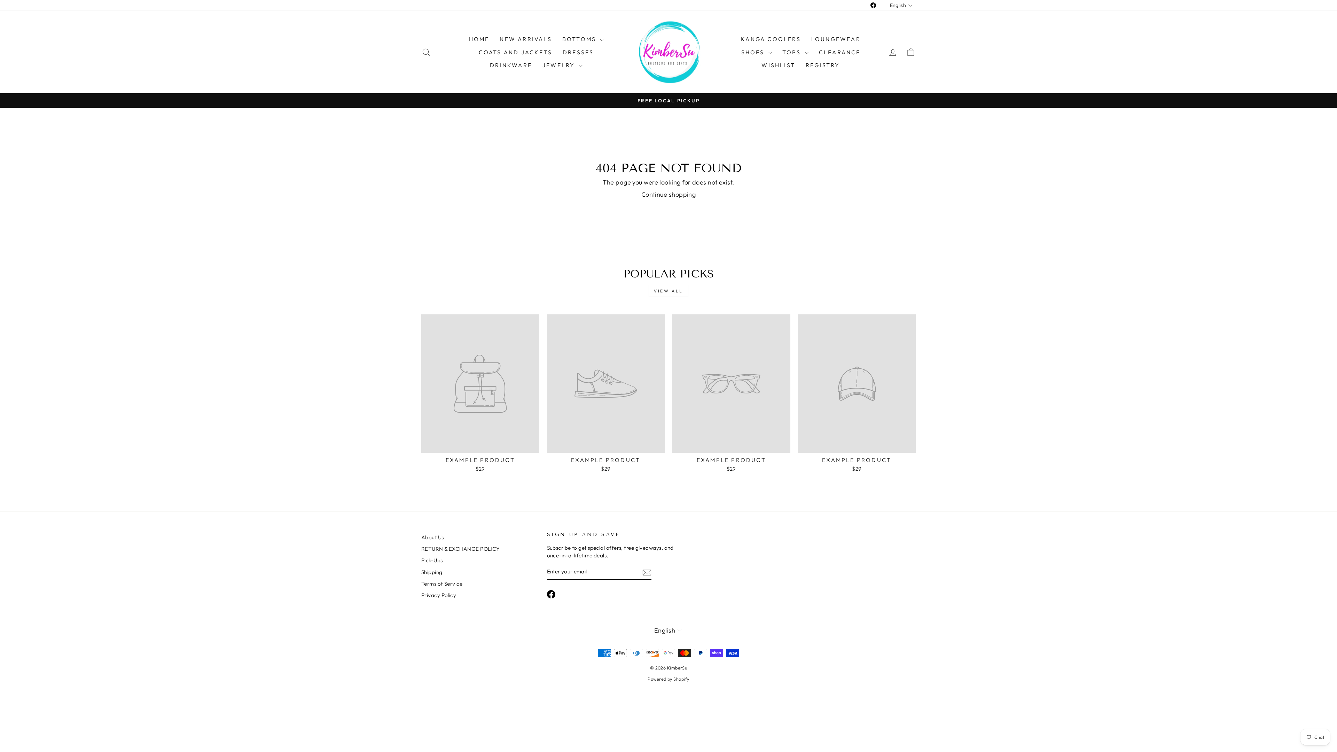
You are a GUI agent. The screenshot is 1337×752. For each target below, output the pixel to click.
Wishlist (778, 65)
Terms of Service (441, 583)
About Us (432, 537)
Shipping (432, 572)
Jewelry (559, 65)
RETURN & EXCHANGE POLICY (460, 549)
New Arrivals (526, 39)
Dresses (578, 52)
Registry (823, 65)
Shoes (754, 52)
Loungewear (836, 39)
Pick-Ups (432, 560)
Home (479, 39)
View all (668, 290)
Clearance (840, 52)
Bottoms (580, 39)
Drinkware (511, 65)
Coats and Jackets (515, 52)
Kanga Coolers (771, 39)
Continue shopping (668, 194)
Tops (792, 52)
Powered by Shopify (668, 679)
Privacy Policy (438, 595)
